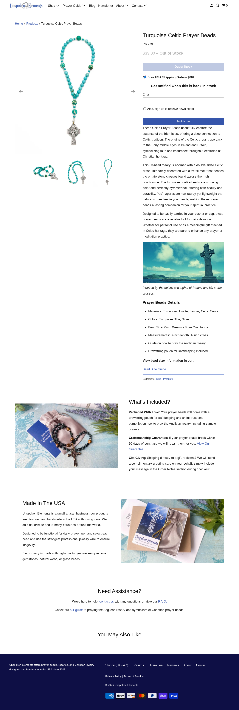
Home (19, 23)
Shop (52, 5)
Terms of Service (134, 676)
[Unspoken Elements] (26, 5)
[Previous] (21, 92)
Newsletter (105, 5)
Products (32, 23)
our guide (76, 610)
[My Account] (212, 5)
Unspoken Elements (126, 684)
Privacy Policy (113, 676)
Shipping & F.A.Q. (117, 665)
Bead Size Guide (154, 369)
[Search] (217, 5)
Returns (139, 665)
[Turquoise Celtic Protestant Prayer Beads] (77, 92)
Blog (92, 5)
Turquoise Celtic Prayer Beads (179, 35)
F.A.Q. (162, 601)
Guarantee (156, 665)
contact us (106, 601)
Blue (159, 379)
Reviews (173, 665)
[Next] (133, 92)
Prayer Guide (72, 5)
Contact (138, 5)
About (120, 5)
